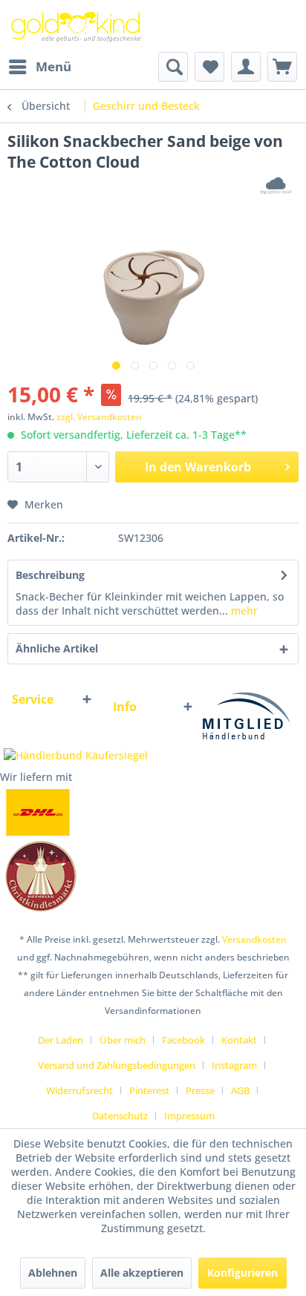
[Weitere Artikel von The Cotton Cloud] (276, 185)
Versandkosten (254, 939)
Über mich (123, 1040)
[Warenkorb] (282, 67)
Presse (200, 1090)
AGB (240, 1090)
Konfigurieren (242, 1273)
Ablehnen (52, 1273)
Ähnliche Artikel (57, 648)
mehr (243, 610)
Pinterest (149, 1090)
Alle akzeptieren (141, 1273)
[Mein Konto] (246, 67)
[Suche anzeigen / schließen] (173, 67)
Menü (53, 66)
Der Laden (60, 1040)
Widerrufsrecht (79, 1090)
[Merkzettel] (209, 67)
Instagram (234, 1065)
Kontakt (239, 1040)
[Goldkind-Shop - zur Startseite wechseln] (76, 26)
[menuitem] (39, 67)
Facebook (183, 1040)
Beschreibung (50, 575)
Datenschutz (120, 1115)
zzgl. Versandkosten (99, 416)
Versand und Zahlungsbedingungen (116, 1065)
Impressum (189, 1115)
